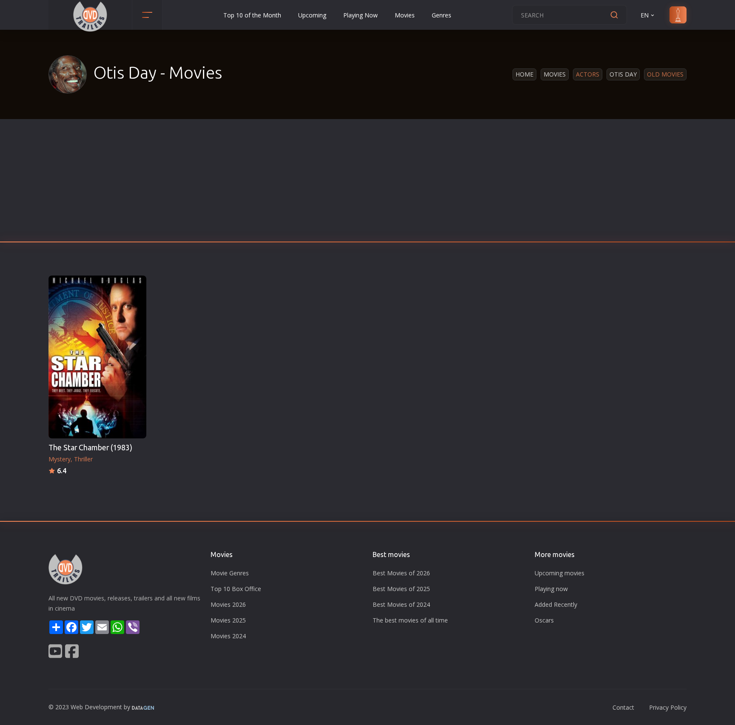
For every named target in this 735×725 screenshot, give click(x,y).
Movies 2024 (228, 636)
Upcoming (312, 15)
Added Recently (556, 604)
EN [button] (645, 15)
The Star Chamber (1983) (90, 448)
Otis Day (623, 74)
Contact (623, 707)
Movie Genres (230, 573)
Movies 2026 (228, 604)
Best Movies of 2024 (401, 604)
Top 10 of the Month (252, 15)
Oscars (544, 620)
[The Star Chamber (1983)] (97, 357)
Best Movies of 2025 (401, 589)
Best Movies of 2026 (401, 573)
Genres (441, 15)
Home (524, 74)
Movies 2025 (228, 620)
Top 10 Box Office (236, 589)
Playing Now (360, 15)
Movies (405, 15)
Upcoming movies (559, 573)
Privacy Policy (668, 707)
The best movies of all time (410, 620)
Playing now (551, 589)
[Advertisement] (367, 182)
